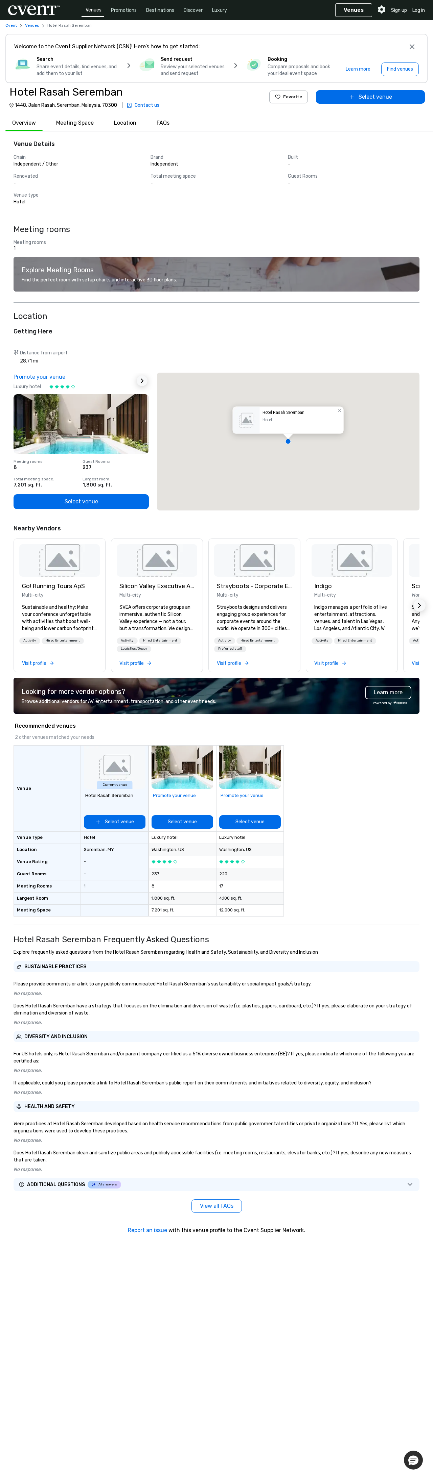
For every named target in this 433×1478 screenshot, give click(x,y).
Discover (193, 10)
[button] (288, 441)
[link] (59, 560)
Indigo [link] (323, 586)
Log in (418, 10)
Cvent (11, 25)
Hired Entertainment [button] (63, 640)
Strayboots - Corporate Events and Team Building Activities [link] (254, 586)
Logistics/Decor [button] (134, 649)
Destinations (160, 10)
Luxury (219, 10)
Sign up (399, 10)
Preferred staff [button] (230, 649)
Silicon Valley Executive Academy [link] (157, 586)
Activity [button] (29, 640)
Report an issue (147, 1230)
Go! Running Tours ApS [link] (53, 586)
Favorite (292, 96)
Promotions (124, 10)
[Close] (412, 46)
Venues (93, 10)
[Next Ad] (142, 380)
